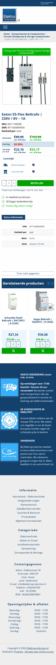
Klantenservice (29, 504)
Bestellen (37, 183)
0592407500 (33, 587)
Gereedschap (28, 548)
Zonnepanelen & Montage (29, 552)
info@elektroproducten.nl (32, 584)
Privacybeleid (28, 516)
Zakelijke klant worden (29, 508)
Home (6, 34)
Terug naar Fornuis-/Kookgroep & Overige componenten (26, 52)
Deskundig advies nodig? (19, 206)
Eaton (32, 238)
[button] (48, 283)
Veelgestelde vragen (28, 500)
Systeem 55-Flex (36, 244)
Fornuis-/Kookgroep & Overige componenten (26, 36)
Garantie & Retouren (28, 512)
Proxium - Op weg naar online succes (34, 651)
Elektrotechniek (28, 536)
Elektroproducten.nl (38, 648)
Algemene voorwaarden (28, 520)
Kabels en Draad (28, 540)
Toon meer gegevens (28, 273)
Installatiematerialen (29, 544)
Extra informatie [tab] (13, 217)
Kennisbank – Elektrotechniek (29, 496)
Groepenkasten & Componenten (28, 34)
